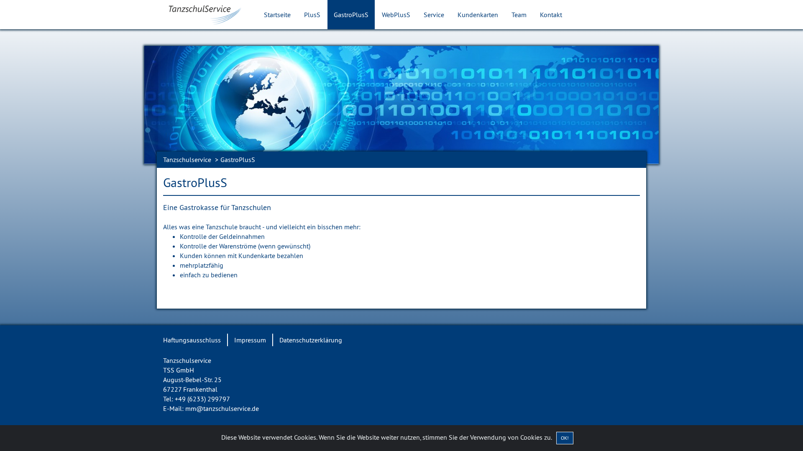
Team (519, 14)
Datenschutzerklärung (310, 340)
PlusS (312, 14)
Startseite (277, 14)
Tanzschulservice (187, 159)
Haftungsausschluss (192, 340)
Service (434, 14)
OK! (565, 438)
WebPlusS (396, 14)
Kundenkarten (478, 14)
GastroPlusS (351, 14)
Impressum (250, 340)
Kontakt (551, 14)
